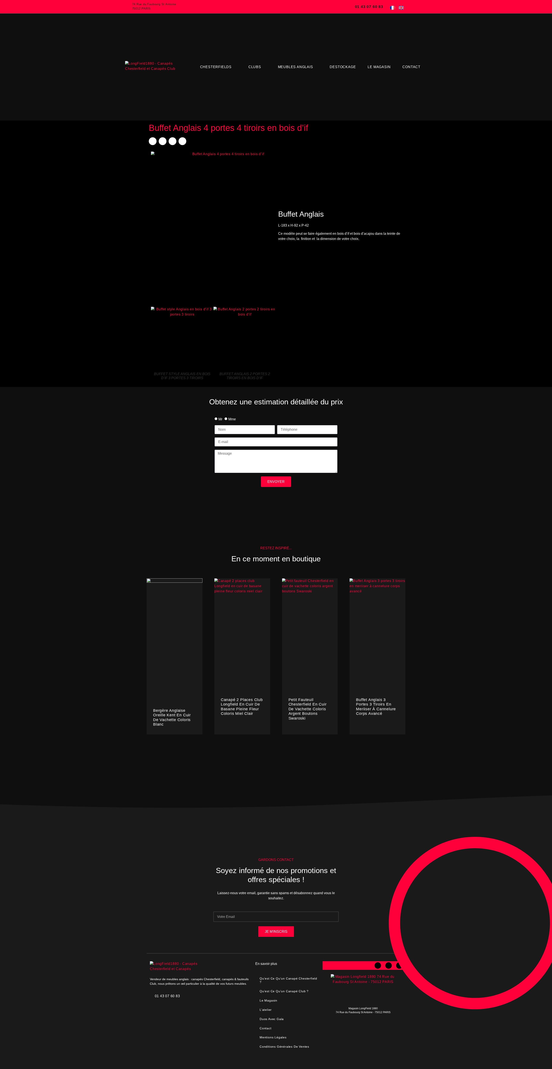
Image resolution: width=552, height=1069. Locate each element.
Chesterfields (216, 67)
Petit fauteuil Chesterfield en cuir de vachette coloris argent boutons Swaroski (308, 709)
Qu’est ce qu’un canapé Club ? (284, 991)
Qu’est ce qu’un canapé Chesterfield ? (288, 980)
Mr (220, 419)
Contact (411, 67)
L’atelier (266, 1009)
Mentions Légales (273, 1037)
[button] (153, 141)
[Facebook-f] (378, 965)
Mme (232, 419)
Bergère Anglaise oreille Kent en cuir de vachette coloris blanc (172, 717)
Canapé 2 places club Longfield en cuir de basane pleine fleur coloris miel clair (242, 707)
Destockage (343, 67)
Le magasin (379, 67)
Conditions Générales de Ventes (284, 1046)
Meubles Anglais (295, 67)
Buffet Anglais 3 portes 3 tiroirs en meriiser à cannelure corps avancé (376, 707)
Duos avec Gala (272, 1019)
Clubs (254, 67)
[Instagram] (388, 965)
